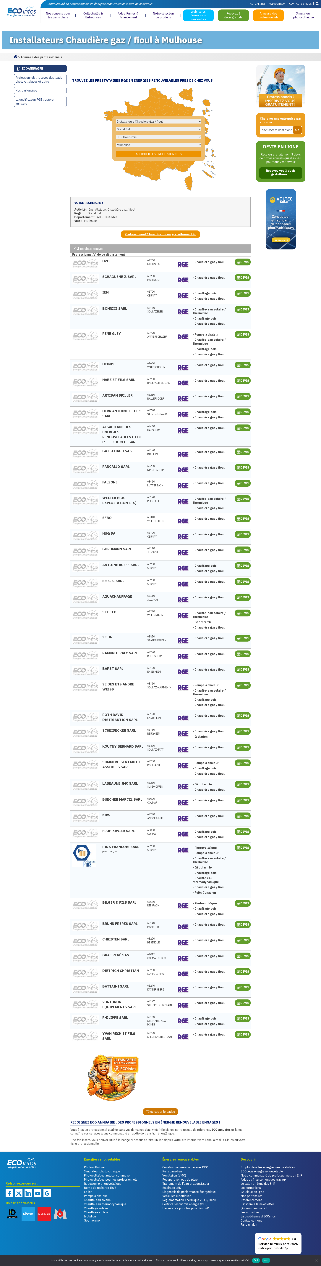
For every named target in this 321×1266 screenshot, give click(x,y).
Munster (153, 925)
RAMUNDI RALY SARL (120, 652)
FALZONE (110, 482)
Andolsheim (155, 816)
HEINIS (108, 364)
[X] (18, 1193)
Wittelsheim (156, 519)
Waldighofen (156, 365)
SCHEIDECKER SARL (119, 730)
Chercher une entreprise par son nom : (280, 120)
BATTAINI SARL (115, 986)
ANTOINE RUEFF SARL (120, 564)
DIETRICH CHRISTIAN (120, 970)
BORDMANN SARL (117, 549)
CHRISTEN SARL (115, 939)
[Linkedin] (28, 1193)
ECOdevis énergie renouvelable (262, 1171)
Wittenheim (155, 613)
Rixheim (152, 452)
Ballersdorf (155, 396)
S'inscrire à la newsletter (257, 1204)
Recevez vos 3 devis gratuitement (281, 172)
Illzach (152, 550)
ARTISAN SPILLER (117, 395)
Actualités (257, 3)
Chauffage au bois (96, 1212)
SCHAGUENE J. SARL (119, 276)
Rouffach (153, 763)
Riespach (153, 903)
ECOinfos (20, 11)
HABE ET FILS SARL (118, 379)
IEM (105, 292)
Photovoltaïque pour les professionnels (110, 1179)
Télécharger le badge (160, 1111)
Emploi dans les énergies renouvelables (268, 1167)
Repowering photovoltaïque (102, 1183)
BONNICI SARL (114, 308)
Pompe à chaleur (95, 1196)
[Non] (316, 1260)
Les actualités (250, 1212)
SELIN (107, 637)
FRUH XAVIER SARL (118, 830)
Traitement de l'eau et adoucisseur (185, 1183)
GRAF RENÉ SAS (115, 955)
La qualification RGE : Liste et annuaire (34, 101)
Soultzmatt (155, 747)
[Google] (47, 1193)
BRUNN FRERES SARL (120, 923)
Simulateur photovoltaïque (102, 1171)
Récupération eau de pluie (180, 1179)
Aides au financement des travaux (263, 1179)
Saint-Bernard (157, 412)
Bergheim (153, 731)
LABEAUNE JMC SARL (120, 783)
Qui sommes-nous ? (254, 1208)
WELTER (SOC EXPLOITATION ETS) (119, 500)
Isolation (90, 1216)
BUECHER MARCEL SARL (122, 799)
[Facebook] (9, 1193)
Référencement (251, 1200)
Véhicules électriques (176, 1196)
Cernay (152, 293)
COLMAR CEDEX (156, 956)
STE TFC (109, 612)
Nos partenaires (26, 90)
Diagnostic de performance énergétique (189, 1192)
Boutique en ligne (252, 1192)
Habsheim (153, 428)
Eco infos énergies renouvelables (22, 1163)
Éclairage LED (171, 1188)
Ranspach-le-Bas (158, 381)
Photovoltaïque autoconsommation (107, 1175)
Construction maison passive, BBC (185, 1167)
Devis (244, 262)
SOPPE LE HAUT (156, 972)
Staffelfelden (156, 638)
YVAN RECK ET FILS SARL (118, 1036)
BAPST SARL (113, 668)
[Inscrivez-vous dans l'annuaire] (280, 87)
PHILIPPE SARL (115, 1017)
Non (266, 1260)
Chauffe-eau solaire (97, 1200)
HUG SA (108, 533)
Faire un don (277, 3)
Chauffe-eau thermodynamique (105, 1204)
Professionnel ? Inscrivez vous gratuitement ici (160, 234)
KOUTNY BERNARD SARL (122, 746)
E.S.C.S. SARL (113, 580)
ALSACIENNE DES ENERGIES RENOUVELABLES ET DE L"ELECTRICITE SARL (122, 434)
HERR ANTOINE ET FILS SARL (122, 413)
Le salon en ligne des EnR (258, 1183)
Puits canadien (172, 1171)
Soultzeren (155, 309)
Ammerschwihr (157, 335)
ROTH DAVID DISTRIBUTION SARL (120, 717)
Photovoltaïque (94, 1167)
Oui (256, 1260)
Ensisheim (154, 670)
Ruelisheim (154, 654)
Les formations (251, 1188)
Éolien (88, 1192)
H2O (106, 261)
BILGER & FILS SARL (119, 902)
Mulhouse (153, 262)
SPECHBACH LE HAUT (159, 1035)
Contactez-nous (300, 3)
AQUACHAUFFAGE (117, 596)
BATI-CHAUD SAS (117, 450)
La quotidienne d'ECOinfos (258, 1216)
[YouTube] (37, 1193)
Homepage (15, 56)
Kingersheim (155, 468)
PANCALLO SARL (116, 466)
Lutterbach (155, 483)
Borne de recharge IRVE (100, 1188)
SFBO (107, 517)
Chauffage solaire (96, 1208)
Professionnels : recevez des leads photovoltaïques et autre (38, 79)
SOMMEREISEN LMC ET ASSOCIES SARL (121, 764)
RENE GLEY (111, 333)
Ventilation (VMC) (174, 1175)
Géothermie (92, 1220)
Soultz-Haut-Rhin (159, 685)
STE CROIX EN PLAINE (160, 1003)
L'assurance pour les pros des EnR (185, 1208)
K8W (106, 815)
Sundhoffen (155, 784)
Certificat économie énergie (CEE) (184, 1204)
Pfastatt (153, 499)
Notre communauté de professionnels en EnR (271, 1175)
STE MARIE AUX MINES (156, 1020)
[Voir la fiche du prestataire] (85, 263)
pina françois (109, 851)
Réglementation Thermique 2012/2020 (189, 1200)
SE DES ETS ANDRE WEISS (118, 686)
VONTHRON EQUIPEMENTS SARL (119, 1004)
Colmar (152, 800)
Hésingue (153, 940)
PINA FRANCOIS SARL (121, 846)
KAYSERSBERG (155, 987)
